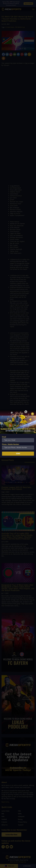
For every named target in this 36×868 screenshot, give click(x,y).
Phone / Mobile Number (10, 444)
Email (4, 437)
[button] (32, 413)
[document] (18, 434)
